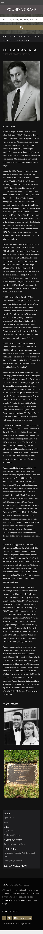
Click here (22, 900)
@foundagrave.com (23, 918)
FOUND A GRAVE (22, 9)
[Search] (21, 27)
